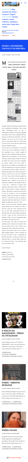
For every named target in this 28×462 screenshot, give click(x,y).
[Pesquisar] (21, 3)
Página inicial (5, 35)
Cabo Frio (9, 252)
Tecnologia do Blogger (15, 457)
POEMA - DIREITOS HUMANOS (11, 383)
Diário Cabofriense (8, 254)
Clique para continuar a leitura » (12, 356)
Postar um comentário (9, 354)
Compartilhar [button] (6, 259)
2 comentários (16, 401)
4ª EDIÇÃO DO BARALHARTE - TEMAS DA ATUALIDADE (12, 333)
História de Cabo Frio (8, 256)
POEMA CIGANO (9, 430)
